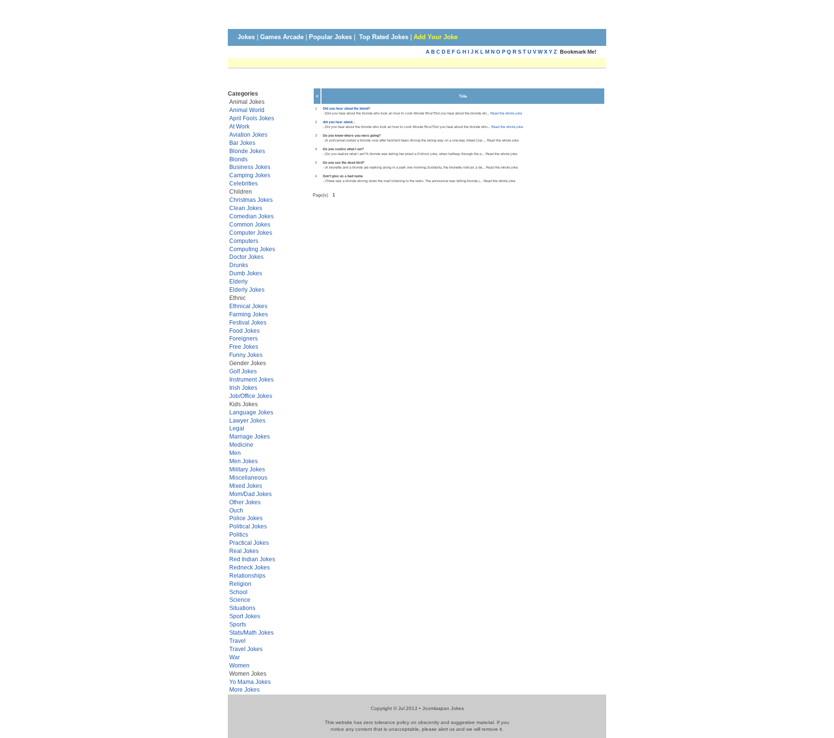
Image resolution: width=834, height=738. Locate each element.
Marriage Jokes (249, 436)
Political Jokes (248, 526)
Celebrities (243, 183)
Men (235, 453)
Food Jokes (244, 330)
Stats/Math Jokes (251, 632)
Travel (237, 641)
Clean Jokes (245, 208)
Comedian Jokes (251, 216)
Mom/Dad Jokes (250, 494)
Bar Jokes (242, 143)
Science (239, 599)
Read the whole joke (506, 113)
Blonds (238, 159)
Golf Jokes (243, 371)
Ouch (236, 510)
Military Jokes (247, 469)
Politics (238, 534)
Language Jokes (251, 412)
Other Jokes (245, 502)
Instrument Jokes (251, 379)
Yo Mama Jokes (250, 682)
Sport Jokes (244, 616)
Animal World (246, 110)
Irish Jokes (243, 387)
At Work (239, 126)
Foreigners (243, 338)
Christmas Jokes (251, 200)
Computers (243, 241)
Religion (240, 584)
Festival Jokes (247, 322)
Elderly (238, 281)
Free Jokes (243, 346)
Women (239, 665)
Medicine (241, 444)
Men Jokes (243, 461)
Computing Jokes (252, 249)
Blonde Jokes (247, 151)
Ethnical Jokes (248, 306)
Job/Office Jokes (250, 396)
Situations (242, 608)
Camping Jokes (249, 175)
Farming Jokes (248, 314)
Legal (236, 428)
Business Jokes (249, 167)
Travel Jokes (246, 649)
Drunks (238, 265)
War (234, 657)
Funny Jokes (246, 355)
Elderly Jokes (246, 289)
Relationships (247, 575)
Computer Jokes (250, 232)
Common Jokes (249, 224)
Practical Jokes (249, 542)
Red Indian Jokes (252, 559)
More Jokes (244, 689)
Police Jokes (246, 518)
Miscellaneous (248, 477)
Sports (237, 624)
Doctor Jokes (246, 257)
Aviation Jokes (248, 134)
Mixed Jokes (245, 486)
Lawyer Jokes (247, 420)
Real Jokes (244, 551)
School (238, 592)
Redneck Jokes (249, 567)
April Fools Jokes (251, 118)
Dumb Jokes (245, 273)
